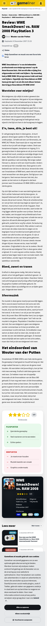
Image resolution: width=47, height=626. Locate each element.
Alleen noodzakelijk (22, 613)
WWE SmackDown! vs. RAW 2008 (29, 15)
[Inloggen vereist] (12, 481)
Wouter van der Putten (20, 36)
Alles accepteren (22, 607)
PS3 (16, 46)
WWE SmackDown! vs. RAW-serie (22, 17)
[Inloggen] (40, 3)
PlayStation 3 (6, 17)
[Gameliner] (22, 3)
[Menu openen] (4, 3)
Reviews (4, 15)
